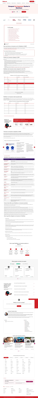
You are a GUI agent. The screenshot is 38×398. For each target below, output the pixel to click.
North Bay (18, 367)
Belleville (29, 359)
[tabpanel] (23, 122)
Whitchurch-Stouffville (19, 373)
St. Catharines (23, 370)
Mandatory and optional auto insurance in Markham (13, 35)
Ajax (7, 78)
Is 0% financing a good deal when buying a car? (28, 344)
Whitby (11, 373)
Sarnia (11, 370)
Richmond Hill (6, 370)
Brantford (12, 361)
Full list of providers (19, 23)
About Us (4, 389)
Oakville (29, 367)
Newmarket (6, 367)
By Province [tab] (11, 357)
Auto (10, 386)
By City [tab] (6, 357)
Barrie (23, 359)
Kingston (17, 364)
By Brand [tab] (27, 357)
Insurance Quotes (7, 386)
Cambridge (29, 361)
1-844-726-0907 (29, 393)
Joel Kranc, (9, 311)
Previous (3, 147)
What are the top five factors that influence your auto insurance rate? (18, 344)
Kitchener (23, 364)
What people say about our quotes (11, 39)
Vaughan (8, 88)
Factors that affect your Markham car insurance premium (13, 36)
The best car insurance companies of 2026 (12, 34)
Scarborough (18, 370)
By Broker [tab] (32, 357)
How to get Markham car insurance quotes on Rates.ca (13, 38)
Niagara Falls (12, 367)
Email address (17, 380)
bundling (19, 232)
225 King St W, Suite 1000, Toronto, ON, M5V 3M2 (30, 390)
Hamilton (12, 364)
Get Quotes (32, 1)
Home (4, 386)
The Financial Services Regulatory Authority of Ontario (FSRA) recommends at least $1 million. (20, 67)
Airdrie (5, 359)
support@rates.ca (29, 394)
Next (34, 147)
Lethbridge (29, 364)
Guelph (5, 364)
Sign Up (29, 381)
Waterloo (6, 373)
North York (23, 367)
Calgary (23, 361)
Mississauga (8, 84)
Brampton (6, 361)
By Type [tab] (22, 357)
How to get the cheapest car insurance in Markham (13, 37)
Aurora (17, 359)
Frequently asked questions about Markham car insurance (14, 40)
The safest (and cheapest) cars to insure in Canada (8, 344)
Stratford (29, 370)
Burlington (18, 361)
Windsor (23, 373)
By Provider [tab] (16, 357)
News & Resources (13, 389)
